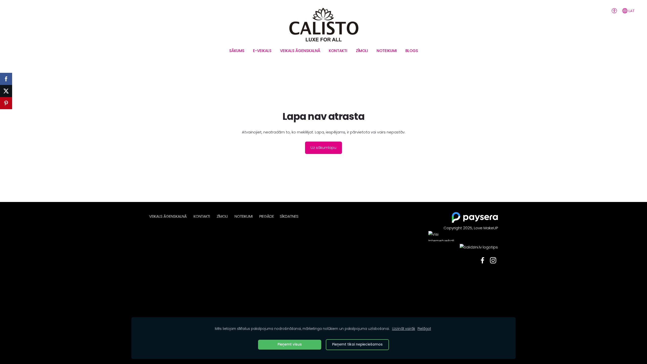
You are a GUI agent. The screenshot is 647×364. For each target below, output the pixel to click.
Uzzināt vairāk (403, 328)
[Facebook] (482, 260)
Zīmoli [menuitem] (362, 50)
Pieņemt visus (290, 344)
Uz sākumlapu (323, 147)
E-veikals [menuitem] (262, 50)
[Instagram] (493, 260)
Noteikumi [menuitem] (387, 50)
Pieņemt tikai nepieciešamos (357, 344)
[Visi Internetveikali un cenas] (443, 247)
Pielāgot (424, 328)
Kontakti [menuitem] (338, 50)
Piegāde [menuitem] (266, 216)
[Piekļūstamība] (614, 10)
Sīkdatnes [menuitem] (289, 216)
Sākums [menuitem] (236, 50)
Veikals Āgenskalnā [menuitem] (300, 50)
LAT (631, 10)
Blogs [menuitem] (411, 50)
